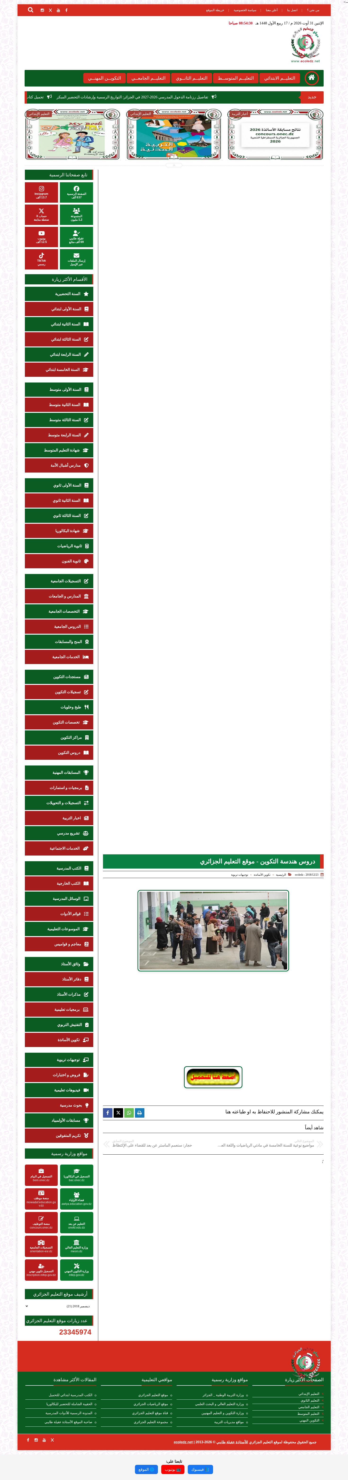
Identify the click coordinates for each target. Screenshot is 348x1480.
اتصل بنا (292, 10)
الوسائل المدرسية (67, 899)
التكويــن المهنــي (104, 78)
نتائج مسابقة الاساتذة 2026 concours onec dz (180, 144)
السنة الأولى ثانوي (67, 485)
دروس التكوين (69, 753)
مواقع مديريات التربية (229, 1422)
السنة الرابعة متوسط (65, 435)
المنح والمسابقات (69, 642)
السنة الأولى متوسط (65, 389)
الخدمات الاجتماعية (65, 848)
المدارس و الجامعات (65, 596)
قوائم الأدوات (71, 914)
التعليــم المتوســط (236, 78)
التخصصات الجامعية (64, 611)
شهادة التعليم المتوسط (62, 450)
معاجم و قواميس (68, 944)
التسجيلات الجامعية (66, 581)
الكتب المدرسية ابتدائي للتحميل (70, 1395)
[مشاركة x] (118, 1113)
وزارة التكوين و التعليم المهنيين (222, 1413)
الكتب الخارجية (69, 883)
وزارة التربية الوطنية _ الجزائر (223, 1395)
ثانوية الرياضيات (70, 546)
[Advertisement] (213, 1021)
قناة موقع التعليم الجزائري (150, 1413)
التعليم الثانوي (310, 1400)
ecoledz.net (183, 1442)
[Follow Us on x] (52, 1440)
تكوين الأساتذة (262, 874)
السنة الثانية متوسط (65, 405)
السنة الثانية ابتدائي (66, 324)
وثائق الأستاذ (71, 964)
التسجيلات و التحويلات (64, 803)
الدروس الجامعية (68, 626)
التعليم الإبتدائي (309, 1394)
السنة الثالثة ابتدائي (66, 339)
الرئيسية (281, 874)
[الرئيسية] (312, 78)
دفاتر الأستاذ (72, 979)
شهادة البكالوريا (67, 531)
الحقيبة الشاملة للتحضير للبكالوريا (69, 1404)
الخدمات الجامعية (66, 657)
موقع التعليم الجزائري (153, 1395)
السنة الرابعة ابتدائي (66, 354)
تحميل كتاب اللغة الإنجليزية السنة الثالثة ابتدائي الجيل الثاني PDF (77, 97)
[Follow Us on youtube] (44, 1440)
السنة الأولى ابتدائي (66, 309)
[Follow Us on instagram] (36, 1440)
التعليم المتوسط (308, 1414)
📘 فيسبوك (200, 1469)
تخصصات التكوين (66, 722)
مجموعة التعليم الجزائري (151, 1422)
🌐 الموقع (146, 1469)
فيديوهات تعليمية (67, 1090)
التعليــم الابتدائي (279, 78)
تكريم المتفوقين (69, 1136)
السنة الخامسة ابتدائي (63, 370)
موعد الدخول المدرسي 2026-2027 (282, 144)
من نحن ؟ (313, 10)
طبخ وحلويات (71, 707)
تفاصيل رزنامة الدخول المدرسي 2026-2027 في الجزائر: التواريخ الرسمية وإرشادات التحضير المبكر (216, 97)
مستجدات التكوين (67, 677)
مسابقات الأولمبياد (66, 1120)
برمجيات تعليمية (67, 1009)
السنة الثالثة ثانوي (67, 516)
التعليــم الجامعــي (148, 78)
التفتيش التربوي (70, 1025)
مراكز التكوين (72, 737)
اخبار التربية (72, 818)
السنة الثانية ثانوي (67, 500)
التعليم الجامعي (308, 1407)
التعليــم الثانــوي (191, 78)
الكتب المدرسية (69, 868)
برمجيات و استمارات (66, 788)
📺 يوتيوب (173, 1469)
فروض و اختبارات (67, 1075)
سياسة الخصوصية (245, 10)
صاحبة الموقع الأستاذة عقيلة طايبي (68, 1422)
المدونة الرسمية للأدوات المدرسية (68, 1413)
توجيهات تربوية (239, 874)
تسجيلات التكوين (68, 692)
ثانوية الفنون (72, 561)
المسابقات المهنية (67, 772)
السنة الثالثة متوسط (65, 420)
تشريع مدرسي (68, 833)
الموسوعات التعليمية (63, 929)
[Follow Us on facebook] (28, 1440)
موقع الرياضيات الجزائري (151, 1404)
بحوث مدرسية (71, 1105)
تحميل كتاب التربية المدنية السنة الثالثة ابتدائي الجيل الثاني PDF (78, 147)
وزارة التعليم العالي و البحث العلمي (219, 1404)
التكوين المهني (309, 1420)
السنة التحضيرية (68, 294)
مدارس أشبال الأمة (66, 465)
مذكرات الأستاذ (69, 994)
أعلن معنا (272, 10)
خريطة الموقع (215, 10)
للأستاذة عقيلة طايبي (232, 1442)
